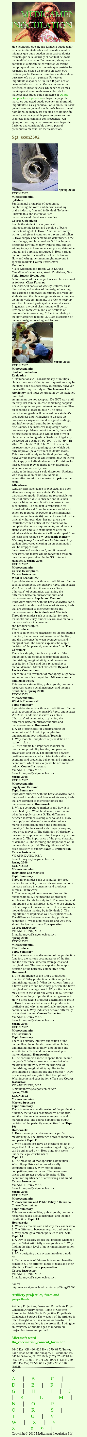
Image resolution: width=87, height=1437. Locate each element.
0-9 (39, 1428)
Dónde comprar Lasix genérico (40, 96)
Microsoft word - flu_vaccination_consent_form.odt (38, 1340)
